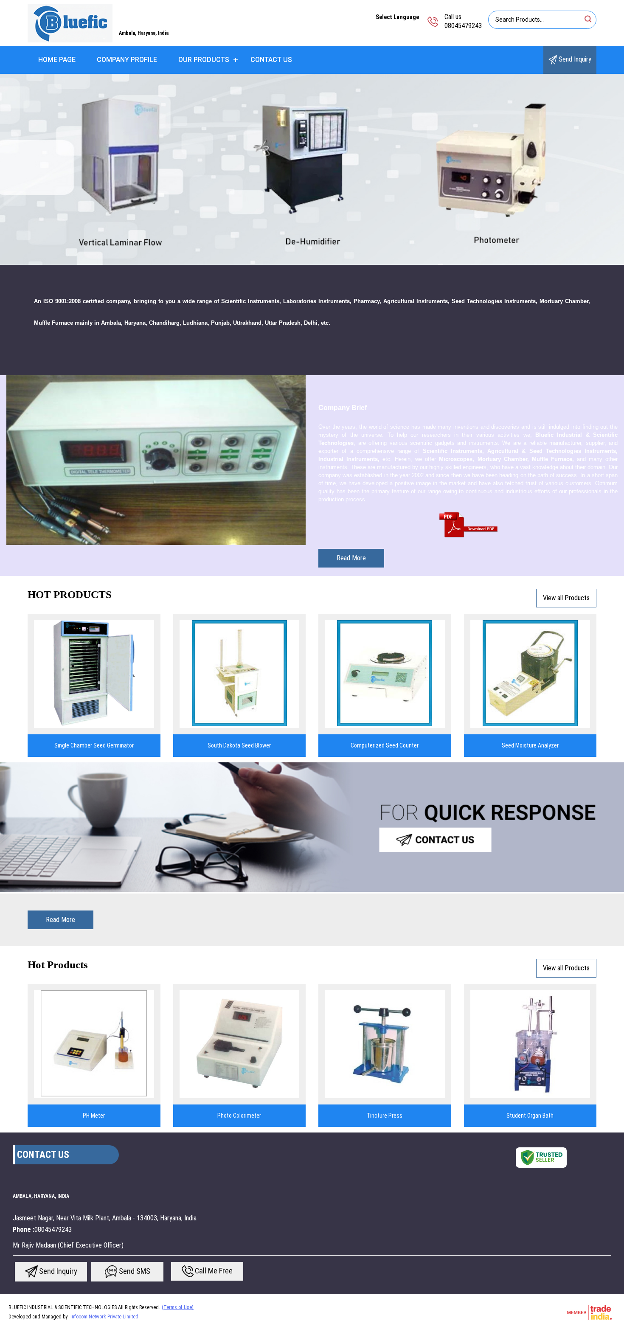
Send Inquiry (574, 59)
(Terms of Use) (178, 1307)
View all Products (566, 598)
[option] (312, 170)
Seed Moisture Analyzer (530, 745)
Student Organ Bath (530, 1115)
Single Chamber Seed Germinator (94, 745)
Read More (351, 558)
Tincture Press (384, 1115)
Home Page (57, 60)
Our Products (203, 60)
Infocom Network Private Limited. (105, 1317)
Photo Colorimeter (239, 1115)
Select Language (397, 17)
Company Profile (127, 60)
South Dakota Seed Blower (239, 745)
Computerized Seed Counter (385, 745)
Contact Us (271, 60)
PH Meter (94, 1115)
